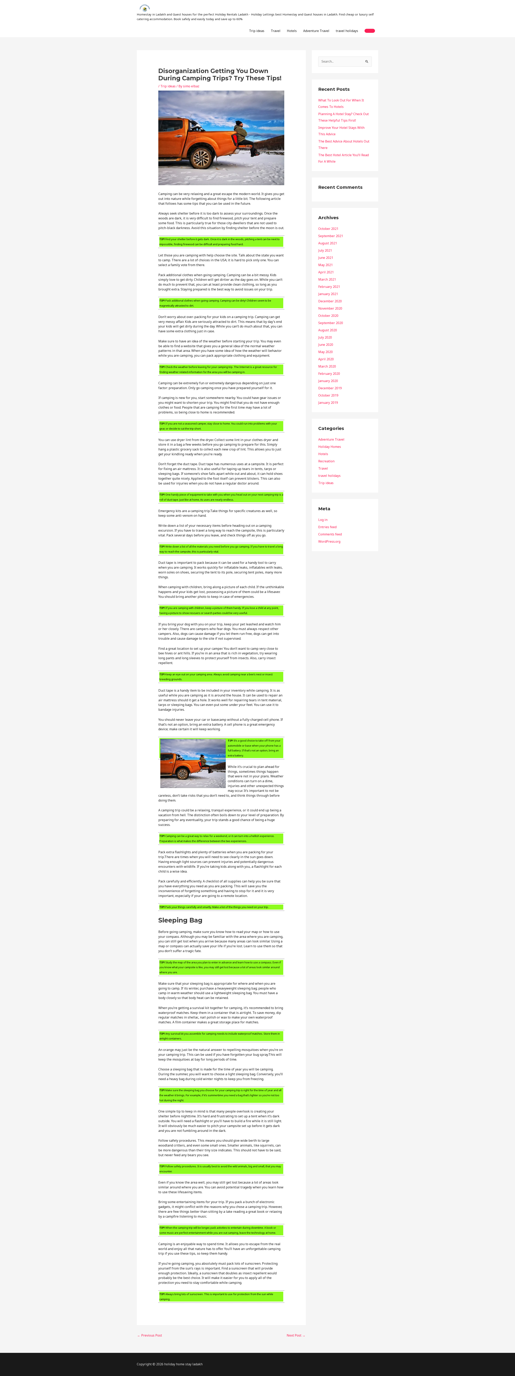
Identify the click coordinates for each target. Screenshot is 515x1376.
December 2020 (330, 301)
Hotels (292, 31)
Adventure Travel (316, 31)
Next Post (296, 1335)
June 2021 (325, 257)
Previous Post (149, 1335)
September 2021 (330, 236)
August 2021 (327, 243)
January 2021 (328, 294)
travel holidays (347, 31)
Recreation (326, 461)
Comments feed (330, 534)
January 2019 (328, 402)
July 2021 (325, 250)
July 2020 (325, 337)
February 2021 (329, 286)
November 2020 (330, 308)
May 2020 (325, 352)
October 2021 (328, 228)
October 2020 (328, 315)
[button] (370, 31)
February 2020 (329, 373)
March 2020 (327, 366)
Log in (323, 520)
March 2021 (327, 279)
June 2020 (325, 344)
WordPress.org (329, 541)
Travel (275, 31)
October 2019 (328, 395)
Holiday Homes (329, 446)
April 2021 (326, 272)
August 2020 (327, 330)
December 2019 (330, 388)
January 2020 (328, 381)
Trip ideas (256, 31)
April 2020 (326, 359)
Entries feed (327, 527)
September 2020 (330, 323)
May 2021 (325, 265)
